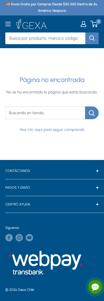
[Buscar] (92, 38)
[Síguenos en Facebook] (9, 237)
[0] (94, 24)
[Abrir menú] (8, 24)
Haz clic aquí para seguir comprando (52, 129)
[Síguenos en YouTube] (29, 237)
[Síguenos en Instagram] (19, 237)
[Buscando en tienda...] (92, 112)
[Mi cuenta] (83, 24)
